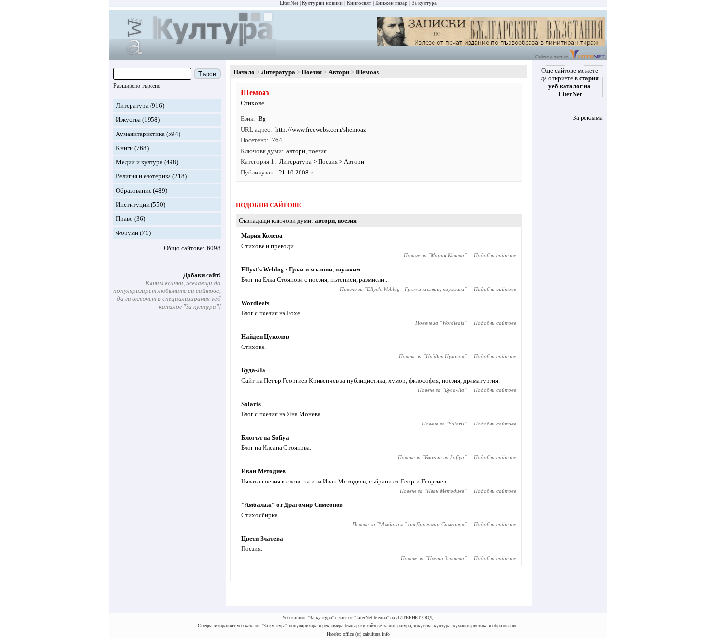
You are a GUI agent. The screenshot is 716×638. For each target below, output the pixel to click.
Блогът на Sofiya (265, 437)
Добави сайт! (202, 275)
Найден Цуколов (265, 336)
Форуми (127, 232)
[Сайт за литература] (587, 56)
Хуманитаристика (140, 133)
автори (295, 151)
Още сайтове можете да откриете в (570, 82)
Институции (133, 204)
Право (124, 218)
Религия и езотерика (143, 176)
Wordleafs (255, 303)
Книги (124, 148)
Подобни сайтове (495, 255)
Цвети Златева (262, 538)
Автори (338, 72)
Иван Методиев (263, 471)
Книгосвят (359, 3)
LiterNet (289, 3)
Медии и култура (139, 162)
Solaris (251, 403)
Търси (207, 73)
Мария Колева (262, 235)
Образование (133, 190)
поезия (317, 151)
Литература (132, 105)
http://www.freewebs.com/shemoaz (320, 129)
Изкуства (128, 119)
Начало (244, 72)
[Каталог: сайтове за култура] (193, 56)
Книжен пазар (391, 3)
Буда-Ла (253, 370)
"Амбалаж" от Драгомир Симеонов (292, 504)
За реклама (588, 117)
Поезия (311, 72)
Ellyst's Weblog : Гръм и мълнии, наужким (300, 269)
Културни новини (322, 3)
